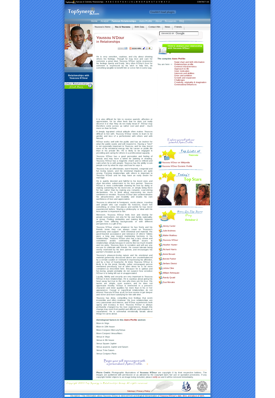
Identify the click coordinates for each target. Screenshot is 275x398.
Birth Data (139, 27)
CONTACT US (203, 2)
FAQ (181, 21)
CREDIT (88, 68)
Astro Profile (145, 21)
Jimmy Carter (169, 226)
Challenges (179, 80)
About (158, 21)
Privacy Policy (143, 391)
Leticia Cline (168, 268)
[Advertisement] (78, 147)
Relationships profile (183, 64)
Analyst (104, 21)
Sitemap (131, 391)
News (167, 27)
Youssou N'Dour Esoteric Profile (177, 166)
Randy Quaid (169, 277)
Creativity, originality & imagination (190, 82)
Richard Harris (170, 249)
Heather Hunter (170, 245)
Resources (170, 21)
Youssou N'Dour (170, 240)
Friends (178, 27)
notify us (156, 377)
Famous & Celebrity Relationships (89, 2)
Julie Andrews (169, 231)
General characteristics (185, 66)
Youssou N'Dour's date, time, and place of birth (182, 396)
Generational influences (185, 84)
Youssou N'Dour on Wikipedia (176, 162)
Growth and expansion (185, 78)
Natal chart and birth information (189, 62)
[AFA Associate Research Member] (202, 381)
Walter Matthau (170, 235)
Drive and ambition (183, 75)
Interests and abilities (184, 73)
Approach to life (181, 69)
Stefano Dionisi (170, 263)
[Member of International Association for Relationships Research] (186, 381)
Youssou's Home (102, 27)
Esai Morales (169, 282)
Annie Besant (169, 254)
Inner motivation (181, 71)
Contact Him (154, 27)
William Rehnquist (171, 273)
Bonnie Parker (169, 259)
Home (94, 21)
